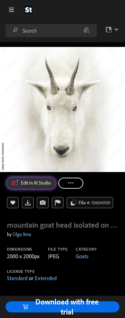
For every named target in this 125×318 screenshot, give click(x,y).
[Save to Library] (13, 202)
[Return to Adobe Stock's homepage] (28, 9)
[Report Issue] (58, 202)
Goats (82, 256)
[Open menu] (11, 9)
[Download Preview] (28, 202)
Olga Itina (21, 234)
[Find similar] (86, 30)
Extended (46, 278)
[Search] (15, 30)
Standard (17, 278)
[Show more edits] (70, 183)
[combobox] (51, 30)
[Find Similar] (43, 202)
